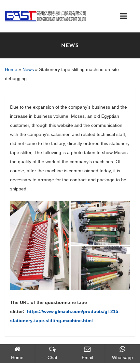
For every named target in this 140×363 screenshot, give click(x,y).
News (28, 69)
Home (11, 69)
